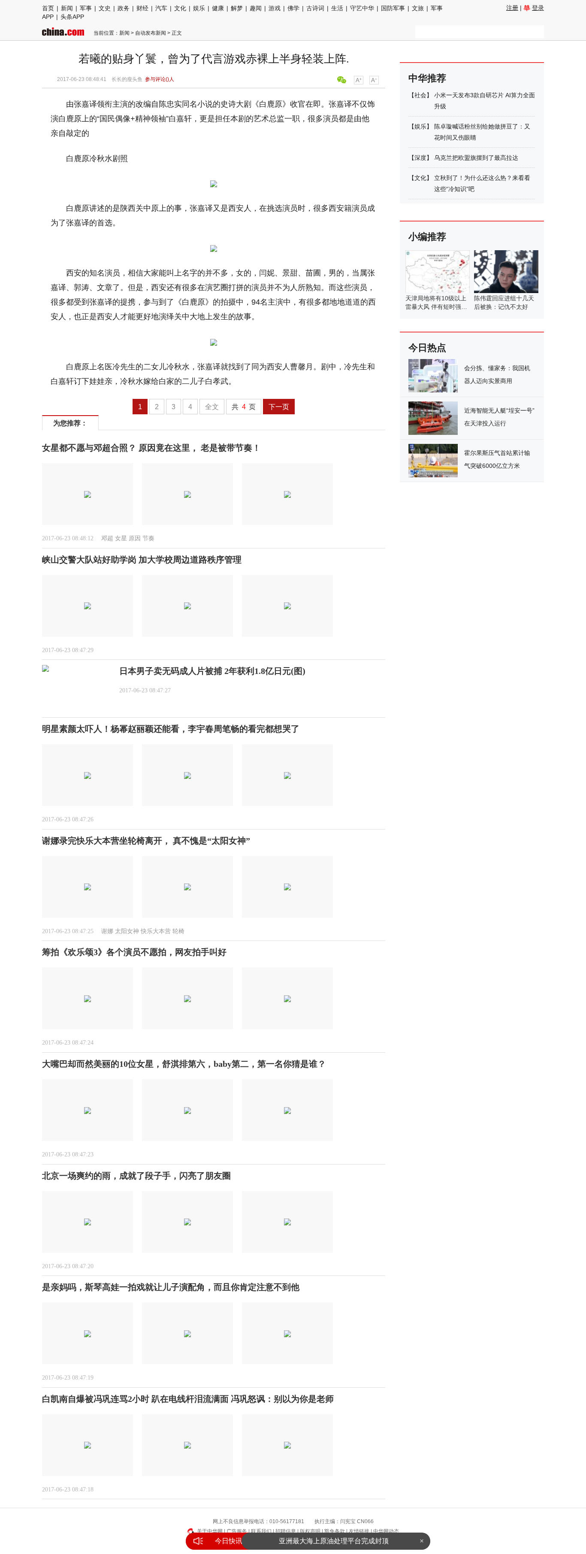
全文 (212, 406)
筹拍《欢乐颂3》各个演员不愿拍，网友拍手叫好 (134, 952)
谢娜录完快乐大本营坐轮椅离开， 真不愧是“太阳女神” (146, 840)
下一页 (279, 406)
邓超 (107, 538)
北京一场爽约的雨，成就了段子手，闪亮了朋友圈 (136, 1175)
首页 (48, 8)
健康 (218, 8)
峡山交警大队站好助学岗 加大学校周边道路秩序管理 (142, 559)
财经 (142, 8)
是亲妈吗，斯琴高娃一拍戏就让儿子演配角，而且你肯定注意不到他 (170, 1287)
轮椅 (178, 931)
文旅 (418, 8)
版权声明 (310, 1531)
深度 (420, 157)
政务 (124, 8)
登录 (538, 7)
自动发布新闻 (150, 33)
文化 (180, 8)
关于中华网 (210, 1531)
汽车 (161, 8)
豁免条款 (334, 1531)
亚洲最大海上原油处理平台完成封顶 (334, 1541)
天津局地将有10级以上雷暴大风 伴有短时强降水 (436, 307)
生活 (337, 8)
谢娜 (107, 931)
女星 (121, 538)
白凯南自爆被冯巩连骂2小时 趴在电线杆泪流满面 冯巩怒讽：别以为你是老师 (188, 1399)
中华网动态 (386, 1531)
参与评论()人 (159, 79)
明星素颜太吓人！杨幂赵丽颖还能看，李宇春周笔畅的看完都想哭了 (170, 729)
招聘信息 (285, 1531)
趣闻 (256, 8)
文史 (105, 8)
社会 (420, 95)
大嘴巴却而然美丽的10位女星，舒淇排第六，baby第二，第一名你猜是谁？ (184, 1064)
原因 (135, 538)
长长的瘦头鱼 (127, 79)
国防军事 (393, 8)
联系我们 (261, 1531)
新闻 (67, 8)
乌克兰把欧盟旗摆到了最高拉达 (476, 157)
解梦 (237, 8)
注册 (512, 7)
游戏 (275, 8)
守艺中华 (362, 8)
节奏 (148, 538)
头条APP (72, 16)
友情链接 (359, 1531)
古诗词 (315, 8)
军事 (86, 8)
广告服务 (237, 1531)
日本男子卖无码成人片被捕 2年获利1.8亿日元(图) (212, 671)
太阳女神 (127, 931)
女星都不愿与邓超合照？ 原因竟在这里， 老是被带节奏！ (151, 447)
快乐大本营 (156, 931)
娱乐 (199, 8)
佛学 (293, 8)
